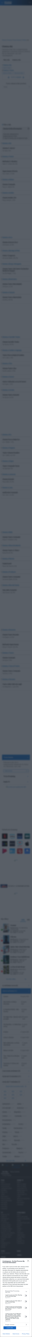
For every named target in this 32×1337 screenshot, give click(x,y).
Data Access (16, 1333)
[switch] (25, 1295)
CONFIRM (10, 1327)
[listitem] (16, 1291)
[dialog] (16, 1297)
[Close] (28, 1261)
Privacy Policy (25, 1333)
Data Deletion (6, 1333)
